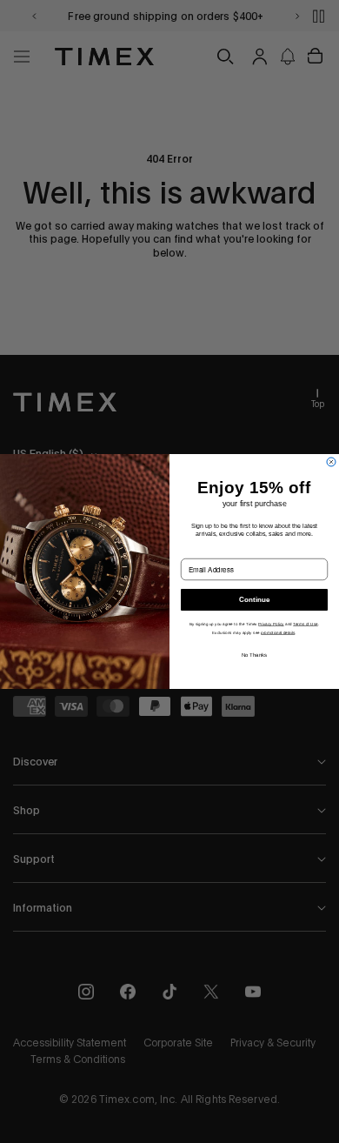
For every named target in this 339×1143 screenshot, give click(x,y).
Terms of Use (305, 624)
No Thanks (255, 655)
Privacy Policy (271, 624)
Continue (254, 600)
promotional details (278, 632)
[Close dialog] (331, 462)
